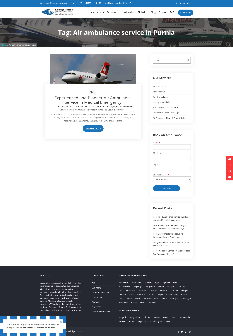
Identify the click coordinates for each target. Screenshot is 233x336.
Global (141, 12)
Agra (157, 282)
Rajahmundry (172, 294)
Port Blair (141, 294)
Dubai (165, 317)
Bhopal (161, 286)
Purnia (151, 294)
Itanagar (153, 290)
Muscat (122, 321)
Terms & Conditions (100, 292)
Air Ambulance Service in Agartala (103, 106)
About (100, 12)
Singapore (141, 321)
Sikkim (184, 294)
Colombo (147, 317)
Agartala (166, 282)
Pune (175, 282)
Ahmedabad (124, 282)
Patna (131, 294)
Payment (96, 302)
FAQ (172, 12)
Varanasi (152, 302)
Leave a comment (116, 109)
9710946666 (28, 327)
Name (156, 142)
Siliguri (121, 298)
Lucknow (174, 290)
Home (91, 12)
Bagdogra (138, 286)
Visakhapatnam (151, 298)
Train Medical (159, 91)
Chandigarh (186, 298)
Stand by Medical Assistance (165, 107)
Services (111, 12)
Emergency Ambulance (163, 102)
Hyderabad (123, 302)
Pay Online (185, 12)
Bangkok (122, 317)
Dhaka (157, 317)
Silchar (131, 321)
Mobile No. (158, 153)
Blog (153, 12)
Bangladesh (134, 317)
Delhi (121, 290)
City (155, 164)
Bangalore (150, 286)
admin (80, 106)
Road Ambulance (160, 97)
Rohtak (164, 298)
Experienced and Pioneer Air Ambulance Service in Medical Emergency (93, 100)
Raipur (160, 294)
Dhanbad (148, 282)
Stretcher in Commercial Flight (166, 112)
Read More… (92, 128)
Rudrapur (174, 298)
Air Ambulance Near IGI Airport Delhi (169, 118)
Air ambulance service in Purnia (89, 109)
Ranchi (134, 302)
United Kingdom (156, 321)
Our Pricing (96, 287)
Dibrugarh (130, 290)
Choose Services (161, 174)
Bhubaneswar (125, 286)
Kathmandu (185, 317)
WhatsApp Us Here (46, 327)
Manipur (184, 290)
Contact (163, 12)
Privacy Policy (98, 297)
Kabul (174, 317)
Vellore (138, 298)
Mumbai (122, 294)
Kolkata (163, 290)
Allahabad (136, 282)
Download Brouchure (101, 311)
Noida (142, 302)
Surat (129, 298)
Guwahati (142, 290)
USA (168, 321)
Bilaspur (170, 286)
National (127, 12)
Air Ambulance (159, 86)
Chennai (181, 286)
